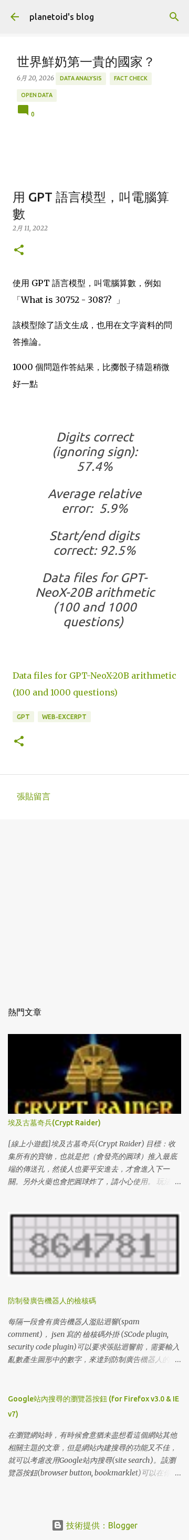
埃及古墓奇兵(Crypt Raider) (54, 1123)
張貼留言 (33, 796)
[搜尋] (174, 16)
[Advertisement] (94, 905)
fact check (131, 78)
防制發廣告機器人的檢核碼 (52, 1300)
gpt (23, 716)
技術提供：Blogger (101, 1525)
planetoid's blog (61, 17)
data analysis (81, 78)
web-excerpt (64, 716)
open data (36, 95)
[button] (19, 251)
